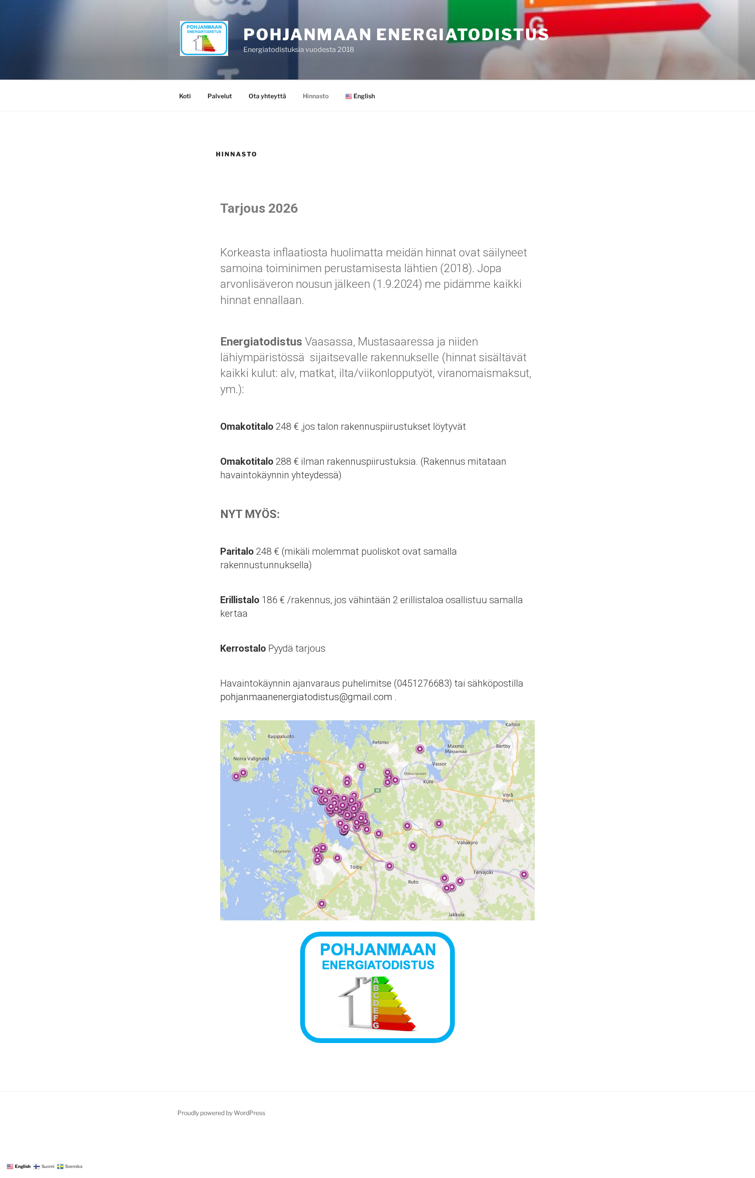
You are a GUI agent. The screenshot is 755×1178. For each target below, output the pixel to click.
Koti (185, 96)
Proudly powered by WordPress (221, 1112)
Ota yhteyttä (267, 96)
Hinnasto (316, 96)
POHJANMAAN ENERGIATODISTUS (396, 34)
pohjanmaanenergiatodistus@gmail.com (306, 696)
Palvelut (220, 96)
